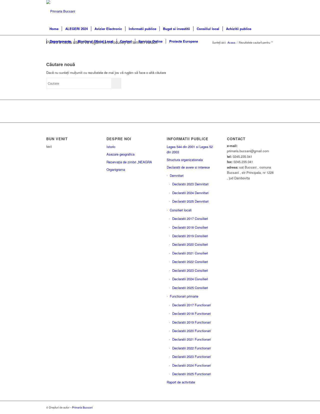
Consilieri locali (181, 210)
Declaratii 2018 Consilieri (190, 227)
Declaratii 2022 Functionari (191, 348)
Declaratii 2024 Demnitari (190, 192)
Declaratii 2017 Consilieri (190, 218)
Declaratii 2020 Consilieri (190, 244)
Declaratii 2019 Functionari (191, 322)
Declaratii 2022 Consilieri (190, 261)
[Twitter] (262, 11)
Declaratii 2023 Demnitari (190, 184)
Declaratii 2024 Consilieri (190, 279)
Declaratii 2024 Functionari (191, 365)
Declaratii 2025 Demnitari (190, 201)
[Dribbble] (270, 11)
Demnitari (177, 175)
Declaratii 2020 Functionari (191, 330)
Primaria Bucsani (82, 407)
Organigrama (115, 169)
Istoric (111, 146)
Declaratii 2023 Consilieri (190, 270)
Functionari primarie (184, 296)
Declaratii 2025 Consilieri (190, 287)
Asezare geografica (120, 154)
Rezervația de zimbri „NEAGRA (129, 162)
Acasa (231, 42)
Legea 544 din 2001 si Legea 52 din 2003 (190, 149)
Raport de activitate (181, 382)
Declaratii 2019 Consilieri (190, 235)
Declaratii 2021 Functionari (191, 339)
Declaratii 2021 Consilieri (190, 253)
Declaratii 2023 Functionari (191, 356)
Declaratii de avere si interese (188, 167)
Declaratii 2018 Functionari (191, 313)
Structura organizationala (185, 159)
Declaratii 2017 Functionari (191, 305)
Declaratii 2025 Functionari (191, 373)
